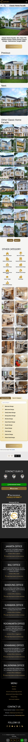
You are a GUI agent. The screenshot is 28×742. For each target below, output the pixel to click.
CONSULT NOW (14, 445)
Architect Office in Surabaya (14, 612)
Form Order (14, 488)
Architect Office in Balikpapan (14, 672)
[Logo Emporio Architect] (5, 2)
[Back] (2, 5)
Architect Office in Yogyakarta (14, 634)
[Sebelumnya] (7, 740)
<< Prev (10, 240)
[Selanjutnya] (25, 740)
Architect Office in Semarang (14, 654)
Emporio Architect (10, 734)
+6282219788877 (14, 497)
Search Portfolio (5, 398)
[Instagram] (10, 726)
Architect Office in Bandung (14, 593)
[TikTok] (15, 726)
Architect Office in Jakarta (14, 553)
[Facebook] (7, 726)
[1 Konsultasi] (22, 740)
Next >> (17, 240)
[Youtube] (12, 726)
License (13, 449)
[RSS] (22, 726)
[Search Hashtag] (5, 5)
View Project (14, 46)
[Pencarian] (11, 740)
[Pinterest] (17, 726)
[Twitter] (20, 727)
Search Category (16, 398)
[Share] (18, 740)
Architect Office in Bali (14, 573)
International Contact (14, 484)
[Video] (14, 740)
